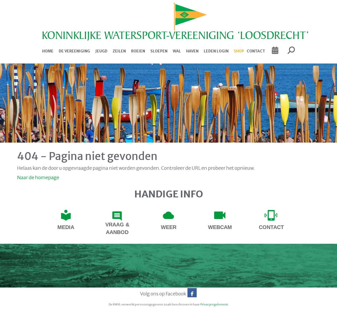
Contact (256, 51)
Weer (168, 227)
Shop (239, 51)
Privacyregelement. (214, 304)
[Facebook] (192, 294)
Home (47, 51)
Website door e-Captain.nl (30, 315)
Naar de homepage (38, 177)
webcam (220, 227)
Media (65, 227)
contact (271, 227)
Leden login (216, 51)
